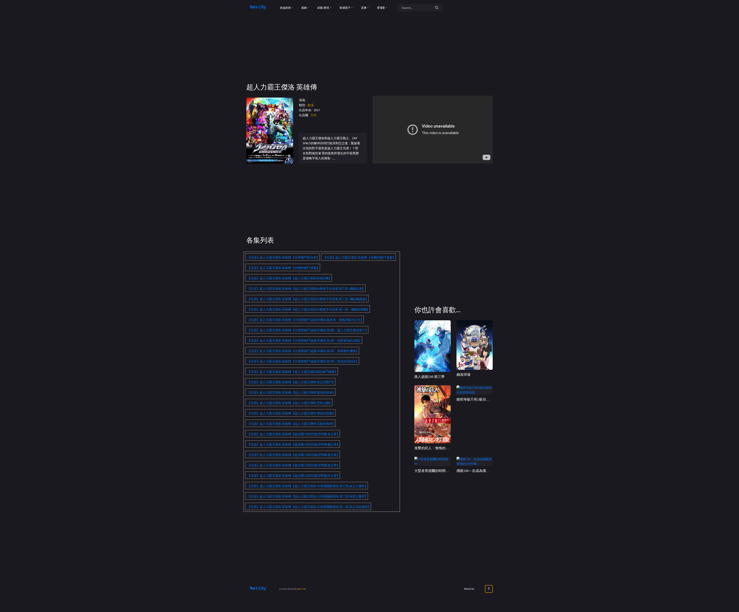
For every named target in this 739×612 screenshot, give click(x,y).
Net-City (301, 588)
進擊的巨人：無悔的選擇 (433, 448)
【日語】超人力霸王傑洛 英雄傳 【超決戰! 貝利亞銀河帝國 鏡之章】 (293, 455)
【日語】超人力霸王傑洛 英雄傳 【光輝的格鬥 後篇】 (359, 257)
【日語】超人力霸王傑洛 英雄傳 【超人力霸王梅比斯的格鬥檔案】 (292, 372)
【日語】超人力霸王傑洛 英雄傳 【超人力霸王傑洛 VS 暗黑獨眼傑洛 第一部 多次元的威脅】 (309, 507)
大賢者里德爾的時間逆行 (433, 470)
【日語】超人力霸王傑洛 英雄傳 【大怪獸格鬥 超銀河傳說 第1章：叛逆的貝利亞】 (303, 361)
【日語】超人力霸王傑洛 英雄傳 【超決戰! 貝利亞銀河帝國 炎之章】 (293, 465)
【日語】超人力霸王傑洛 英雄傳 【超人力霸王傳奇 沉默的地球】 (291, 424)
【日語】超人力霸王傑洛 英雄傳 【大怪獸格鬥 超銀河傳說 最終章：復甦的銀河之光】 (305, 320)
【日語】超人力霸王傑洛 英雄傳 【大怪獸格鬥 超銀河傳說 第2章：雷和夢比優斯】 (303, 351)
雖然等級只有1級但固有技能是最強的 (485, 399)
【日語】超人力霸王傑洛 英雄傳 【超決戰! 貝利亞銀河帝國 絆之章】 (293, 476)
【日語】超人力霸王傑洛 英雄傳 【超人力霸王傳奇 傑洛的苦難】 (291, 413)
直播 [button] (363, 7)
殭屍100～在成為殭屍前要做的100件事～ (487, 470)
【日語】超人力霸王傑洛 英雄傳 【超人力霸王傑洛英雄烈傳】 (289, 278)
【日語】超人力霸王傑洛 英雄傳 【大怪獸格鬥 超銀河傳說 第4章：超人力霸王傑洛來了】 (307, 330)
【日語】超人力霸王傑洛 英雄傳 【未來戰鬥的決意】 (283, 257)
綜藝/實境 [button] (323, 7)
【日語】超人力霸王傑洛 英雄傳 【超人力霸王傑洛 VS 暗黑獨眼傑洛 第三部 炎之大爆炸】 (307, 486)
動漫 (311, 105)
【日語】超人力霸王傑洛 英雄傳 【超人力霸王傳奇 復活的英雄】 (291, 392)
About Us (469, 588)
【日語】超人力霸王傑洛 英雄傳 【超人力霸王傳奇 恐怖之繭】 (289, 403)
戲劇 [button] (304, 7)
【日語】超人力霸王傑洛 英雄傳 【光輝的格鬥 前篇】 (283, 268)
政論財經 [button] (285, 7)
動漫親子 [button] (345, 7)
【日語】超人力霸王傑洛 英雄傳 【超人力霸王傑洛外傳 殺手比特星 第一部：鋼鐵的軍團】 (308, 309)
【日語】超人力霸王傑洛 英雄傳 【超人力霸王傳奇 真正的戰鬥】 (291, 382)
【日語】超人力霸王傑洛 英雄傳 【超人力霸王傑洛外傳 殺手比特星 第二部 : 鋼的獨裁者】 (307, 299)
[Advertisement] (369, 56)
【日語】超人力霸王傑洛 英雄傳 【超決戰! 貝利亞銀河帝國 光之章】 (293, 434)
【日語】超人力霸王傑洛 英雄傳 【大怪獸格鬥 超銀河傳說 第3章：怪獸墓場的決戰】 (304, 340)
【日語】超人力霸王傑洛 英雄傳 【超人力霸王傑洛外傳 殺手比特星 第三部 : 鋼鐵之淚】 (306, 289)
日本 (314, 115)
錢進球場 (463, 374)
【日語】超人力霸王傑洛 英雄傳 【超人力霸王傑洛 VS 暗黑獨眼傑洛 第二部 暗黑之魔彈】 (307, 496)
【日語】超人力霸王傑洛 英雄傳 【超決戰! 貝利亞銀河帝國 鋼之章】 (293, 444)
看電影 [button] (381, 7)
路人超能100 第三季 (429, 376)
